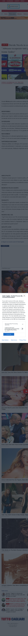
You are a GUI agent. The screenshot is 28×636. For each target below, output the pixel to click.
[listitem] (14, 324)
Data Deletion (5, 340)
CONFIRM (8, 334)
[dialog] (14, 318)
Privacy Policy (22, 340)
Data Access (14, 340)
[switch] (22, 329)
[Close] (24, 296)
